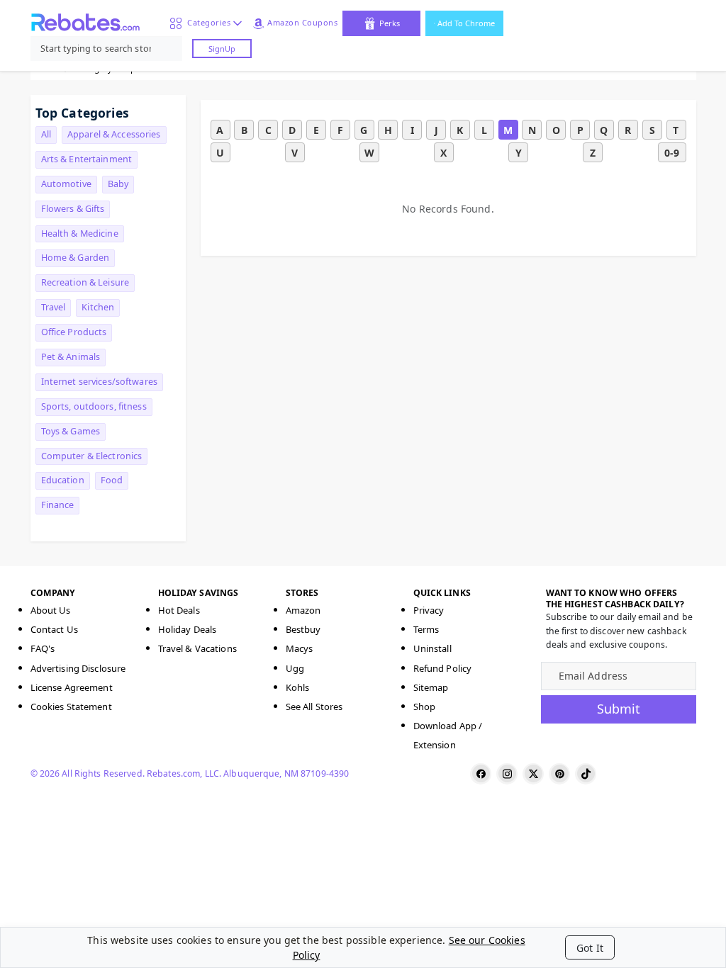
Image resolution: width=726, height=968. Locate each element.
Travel (53, 307)
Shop (424, 706)
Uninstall (432, 648)
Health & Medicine (79, 233)
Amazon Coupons (302, 22)
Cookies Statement (71, 706)
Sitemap (431, 687)
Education (62, 480)
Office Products (74, 332)
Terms (426, 629)
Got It (589, 948)
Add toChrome (466, 23)
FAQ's (42, 648)
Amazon (303, 610)
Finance (57, 505)
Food (112, 480)
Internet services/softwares (99, 382)
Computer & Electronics (92, 456)
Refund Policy (442, 668)
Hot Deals (179, 610)
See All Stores (314, 706)
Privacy (429, 610)
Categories (206, 22)
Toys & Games (71, 431)
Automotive (66, 184)
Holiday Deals (187, 629)
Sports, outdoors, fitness (94, 406)
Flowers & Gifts (73, 209)
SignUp (221, 48)
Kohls (298, 687)
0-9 (671, 152)
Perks (389, 23)
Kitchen (98, 307)
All (46, 134)
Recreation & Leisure (85, 282)
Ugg (295, 668)
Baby (118, 184)
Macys (299, 648)
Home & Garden (75, 258)
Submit (618, 708)
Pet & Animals (71, 357)
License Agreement (71, 687)
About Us (50, 610)
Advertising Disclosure (78, 668)
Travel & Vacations (197, 648)
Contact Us (54, 629)
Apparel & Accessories (114, 134)
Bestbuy (303, 629)
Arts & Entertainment (87, 159)
